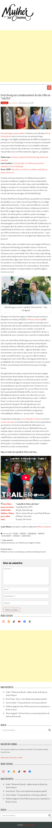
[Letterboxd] (8, 621)
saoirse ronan (26, 536)
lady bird (41, 533)
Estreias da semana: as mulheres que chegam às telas (20, 543)
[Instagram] (3, 621)
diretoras (23, 533)
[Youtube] (19, 621)
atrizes (16, 533)
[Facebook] (24, 621)
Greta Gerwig (6, 133)
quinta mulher (19, 133)
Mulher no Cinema (43, 526)
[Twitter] (8, 771)
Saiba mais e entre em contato (12, 757)
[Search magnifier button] (49, 730)
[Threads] (29, 621)
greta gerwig (32, 533)
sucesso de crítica (7, 422)
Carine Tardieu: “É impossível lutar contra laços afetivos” (26, 702)
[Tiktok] (14, 621)
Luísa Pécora (13, 103)
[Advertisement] (26, 56)
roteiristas (16, 536)
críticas (4, 103)
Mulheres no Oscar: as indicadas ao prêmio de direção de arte (23, 552)
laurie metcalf (6, 536)
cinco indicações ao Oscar (31, 418)
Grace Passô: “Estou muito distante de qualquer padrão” (26, 699)
